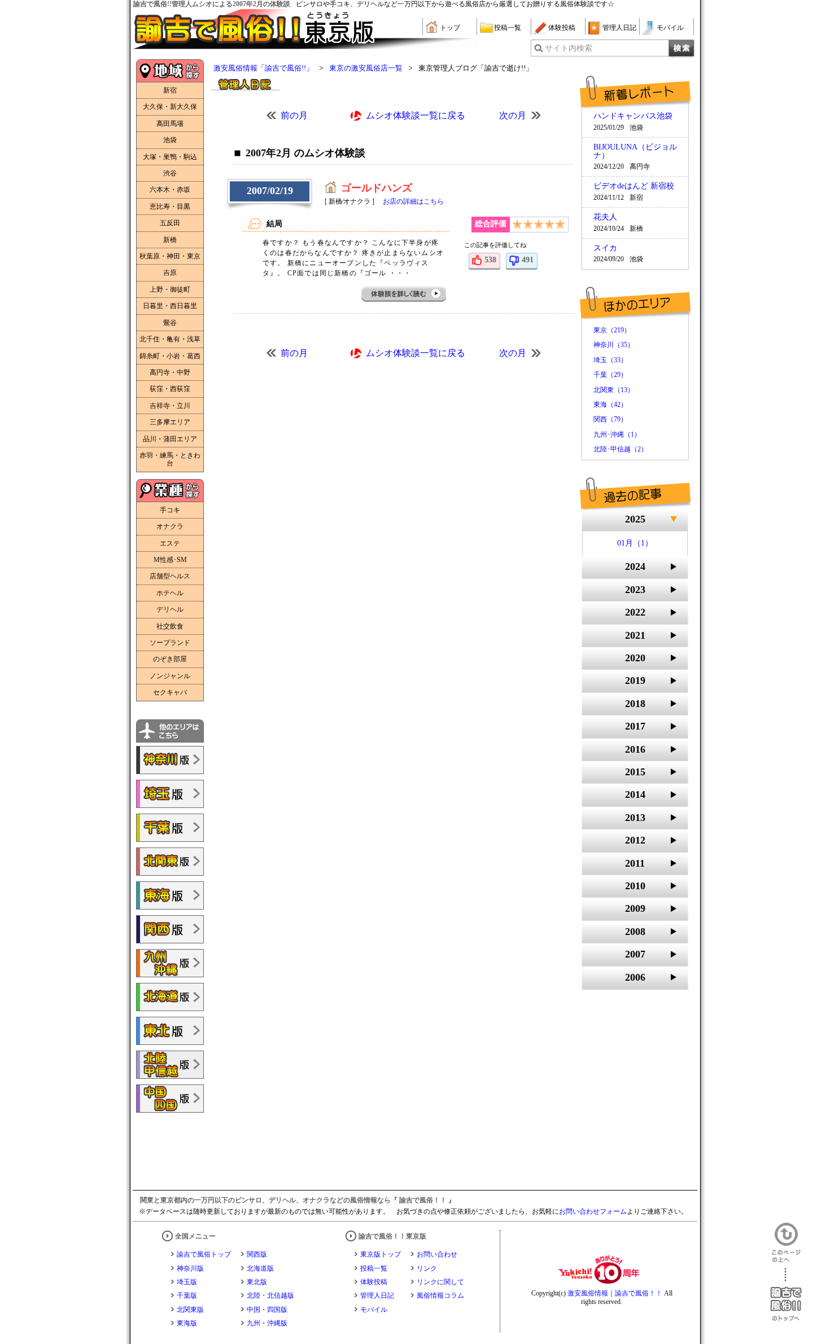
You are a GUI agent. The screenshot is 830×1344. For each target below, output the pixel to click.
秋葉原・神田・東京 (169, 256)
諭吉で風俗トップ (204, 1254)
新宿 (170, 90)
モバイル (670, 28)
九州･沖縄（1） (617, 434)
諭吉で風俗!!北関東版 (170, 861)
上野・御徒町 (170, 289)
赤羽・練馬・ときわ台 (169, 459)
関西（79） (610, 419)
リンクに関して (440, 1282)
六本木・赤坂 (170, 190)
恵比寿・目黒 (170, 206)
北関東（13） (613, 390)
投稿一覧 (507, 28)
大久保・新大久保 (170, 107)
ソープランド (170, 643)
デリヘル (170, 609)
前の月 (294, 115)
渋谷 (170, 173)
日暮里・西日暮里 (170, 306)
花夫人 (605, 217)
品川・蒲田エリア (170, 439)
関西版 (257, 1254)
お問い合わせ (437, 1254)
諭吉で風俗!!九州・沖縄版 (170, 963)
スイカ (605, 248)
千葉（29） (610, 375)
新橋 (170, 240)
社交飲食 (170, 626)
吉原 (170, 272)
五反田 (170, 223)
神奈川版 (190, 1268)
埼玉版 (187, 1282)
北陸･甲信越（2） (620, 449)
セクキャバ (170, 692)
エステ (170, 543)
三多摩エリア (170, 422)
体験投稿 (561, 28)
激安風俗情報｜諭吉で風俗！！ (614, 1293)
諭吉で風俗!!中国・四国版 (170, 1098)
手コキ (170, 510)
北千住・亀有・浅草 (169, 339)
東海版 (187, 1323)
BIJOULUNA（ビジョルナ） (635, 151)
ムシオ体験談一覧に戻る (415, 115)
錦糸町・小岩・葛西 (169, 356)
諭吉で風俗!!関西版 (170, 929)
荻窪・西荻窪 (170, 389)
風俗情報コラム (440, 1295)
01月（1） (635, 543)
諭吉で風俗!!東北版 (170, 1031)
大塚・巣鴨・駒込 (170, 157)
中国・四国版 (267, 1310)
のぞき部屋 (170, 659)
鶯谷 (170, 323)
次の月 (512, 115)
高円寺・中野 (170, 372)
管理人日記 (619, 28)
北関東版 (190, 1310)
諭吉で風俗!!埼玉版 (170, 794)
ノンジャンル (170, 676)
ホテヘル (170, 593)
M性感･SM (170, 560)
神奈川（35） (613, 345)
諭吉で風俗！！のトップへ (786, 1294)
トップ (450, 28)
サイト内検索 (568, 48)
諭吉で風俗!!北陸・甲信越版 (170, 1065)
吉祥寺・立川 (170, 406)
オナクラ (170, 526)
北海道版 (260, 1268)
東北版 (257, 1282)
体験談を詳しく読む (404, 294)
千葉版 (187, 1295)
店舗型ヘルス (170, 576)
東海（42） (610, 405)
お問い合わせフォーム (593, 1211)
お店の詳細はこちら (413, 201)
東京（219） (612, 330)
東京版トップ (380, 1254)
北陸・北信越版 (270, 1295)
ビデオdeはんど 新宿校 (633, 186)
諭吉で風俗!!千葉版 (170, 828)
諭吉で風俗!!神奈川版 (170, 760)
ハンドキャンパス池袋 (632, 116)
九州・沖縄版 (267, 1323)
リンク (427, 1268)
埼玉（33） (610, 360)
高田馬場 (170, 124)
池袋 (170, 140)
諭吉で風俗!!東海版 (170, 895)
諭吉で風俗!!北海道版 (170, 997)
